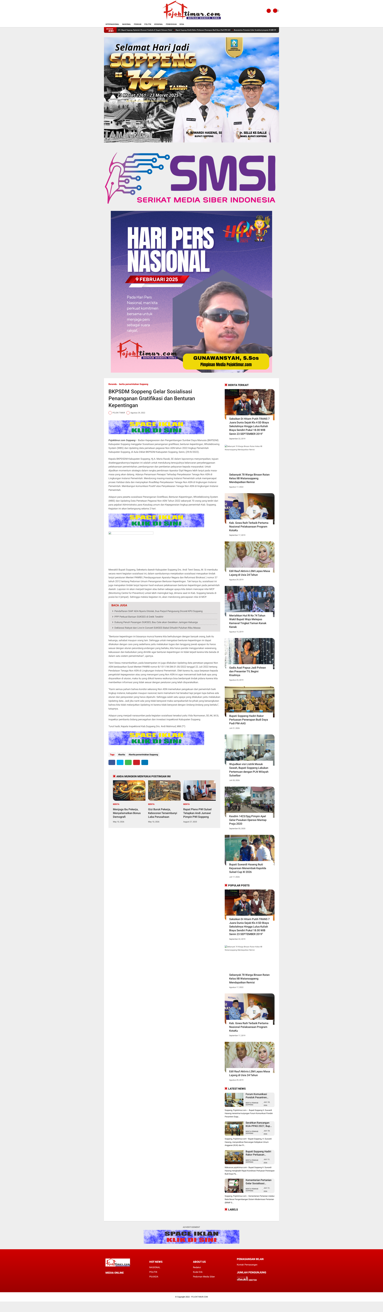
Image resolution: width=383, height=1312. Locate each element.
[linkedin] (144, 762)
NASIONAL (154, 1267)
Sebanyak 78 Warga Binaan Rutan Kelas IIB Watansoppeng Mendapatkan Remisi (249, 478)
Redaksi (197, 1267)
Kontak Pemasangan (247, 1264)
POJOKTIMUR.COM (199, 1297)
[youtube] (122, 1278)
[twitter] (120, 762)
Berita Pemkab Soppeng (252, 1104)
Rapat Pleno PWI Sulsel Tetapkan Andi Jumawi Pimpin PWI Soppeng (197, 813)
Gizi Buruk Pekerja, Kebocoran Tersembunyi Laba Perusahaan (162, 813)
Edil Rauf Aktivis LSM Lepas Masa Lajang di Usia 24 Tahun (249, 572)
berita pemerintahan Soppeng (133, 384)
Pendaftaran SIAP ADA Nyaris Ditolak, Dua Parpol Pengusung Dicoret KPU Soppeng (158, 611)
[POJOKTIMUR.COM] (191, 20)
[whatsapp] (128, 762)
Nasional (126, 24)
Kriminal (158, 24)
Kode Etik (198, 1272)
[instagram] (118, 1278)
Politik (147, 24)
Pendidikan (171, 24)
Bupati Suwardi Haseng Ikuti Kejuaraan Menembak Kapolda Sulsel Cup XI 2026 (247, 868)
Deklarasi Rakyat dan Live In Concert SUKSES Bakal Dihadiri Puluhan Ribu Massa (157, 627)
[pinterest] (136, 762)
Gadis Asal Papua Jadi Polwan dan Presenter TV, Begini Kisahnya (247, 671)
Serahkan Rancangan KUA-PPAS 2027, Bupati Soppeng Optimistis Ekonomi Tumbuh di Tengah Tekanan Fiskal (259, 1124)
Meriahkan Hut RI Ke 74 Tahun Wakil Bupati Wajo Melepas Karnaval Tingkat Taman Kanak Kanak (247, 621)
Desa (182, 24)
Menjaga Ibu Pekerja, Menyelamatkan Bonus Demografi (127, 813)
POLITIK (153, 1272)
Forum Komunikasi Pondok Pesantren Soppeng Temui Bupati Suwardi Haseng (258, 1096)
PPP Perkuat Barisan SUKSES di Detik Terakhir (138, 616)
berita (122, 754)
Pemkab (137, 24)
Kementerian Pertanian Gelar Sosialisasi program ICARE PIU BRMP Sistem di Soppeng (208, 30)
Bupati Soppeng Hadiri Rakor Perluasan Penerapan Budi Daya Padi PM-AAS (146, 30)
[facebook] (111, 762)
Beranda (112, 384)
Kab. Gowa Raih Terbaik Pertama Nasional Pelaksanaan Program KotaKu (248, 526)
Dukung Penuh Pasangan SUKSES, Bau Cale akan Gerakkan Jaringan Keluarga (156, 622)
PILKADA (153, 1276)
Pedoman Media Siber (204, 1276)
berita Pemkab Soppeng (252, 1161)
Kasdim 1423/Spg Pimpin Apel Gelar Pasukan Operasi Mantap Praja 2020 (247, 820)
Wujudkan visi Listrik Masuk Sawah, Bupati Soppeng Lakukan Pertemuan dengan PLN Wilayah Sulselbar (248, 769)
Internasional (112, 24)
